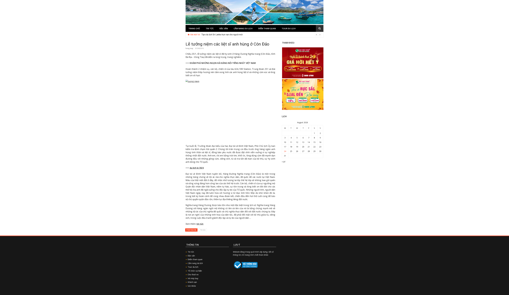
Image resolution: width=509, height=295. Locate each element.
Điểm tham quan (267, 28)
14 (309, 142)
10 (285, 142)
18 (291, 146)
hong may (189, 48)
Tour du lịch (289, 28)
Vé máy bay (193, 278)
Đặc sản (224, 28)
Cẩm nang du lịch (243, 28)
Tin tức (210, 28)
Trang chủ (194, 28)
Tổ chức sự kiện (195, 270)
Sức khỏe (192, 286)
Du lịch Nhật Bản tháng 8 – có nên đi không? (221, 34)
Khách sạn (192, 282)
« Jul (283, 161)
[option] (261, 34)
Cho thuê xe (193, 274)
